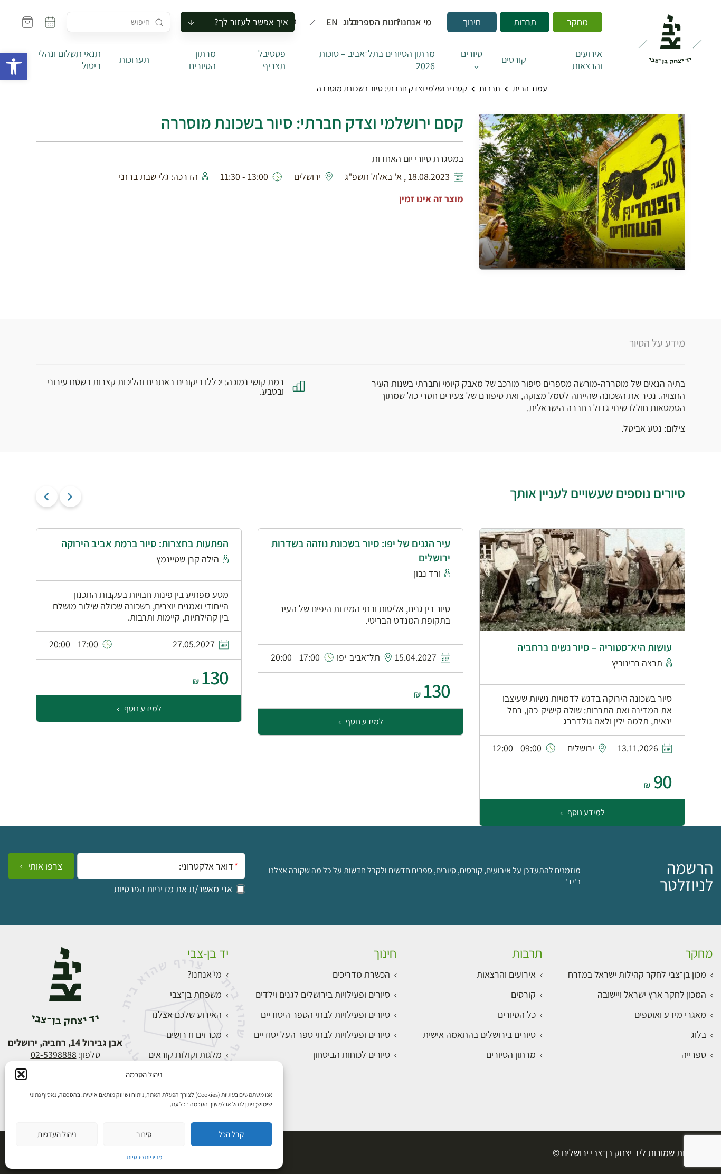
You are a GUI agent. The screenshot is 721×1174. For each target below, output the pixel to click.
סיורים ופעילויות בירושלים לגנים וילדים (322, 994)
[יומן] (50, 22)
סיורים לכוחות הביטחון (351, 1054)
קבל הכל (231, 1134)
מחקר (577, 22)
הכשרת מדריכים (361, 974)
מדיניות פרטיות (144, 1157)
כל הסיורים (517, 1014)
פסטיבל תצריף (272, 59)
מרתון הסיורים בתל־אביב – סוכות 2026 (377, 59)
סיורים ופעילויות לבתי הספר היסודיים (325, 1014)
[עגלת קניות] (27, 22)
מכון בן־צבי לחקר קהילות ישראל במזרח (637, 974)
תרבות (525, 22)
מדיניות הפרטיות (144, 889)
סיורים (471, 53)
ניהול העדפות (57, 1134)
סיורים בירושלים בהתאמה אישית (479, 1034)
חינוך (472, 22)
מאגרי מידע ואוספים (670, 1014)
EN (334, 22)
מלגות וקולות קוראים (185, 1054)
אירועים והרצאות (587, 59)
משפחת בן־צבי (196, 994)
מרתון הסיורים (202, 59)
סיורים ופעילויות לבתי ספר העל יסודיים (322, 1034)
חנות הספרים (385, 22)
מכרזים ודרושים (194, 1034)
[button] (13, 66)
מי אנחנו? (421, 22)
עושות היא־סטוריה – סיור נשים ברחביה (594, 647)
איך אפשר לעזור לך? (251, 22)
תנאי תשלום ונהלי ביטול (69, 59)
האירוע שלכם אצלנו (187, 1014)
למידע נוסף (585, 812)
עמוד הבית (530, 88)
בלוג (354, 22)
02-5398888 (54, 1054)
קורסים (513, 59)
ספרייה (693, 1054)
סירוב (143, 1134)
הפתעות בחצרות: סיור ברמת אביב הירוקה (145, 543)
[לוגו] (670, 35)
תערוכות (134, 59)
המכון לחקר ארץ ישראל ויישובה (651, 994)
